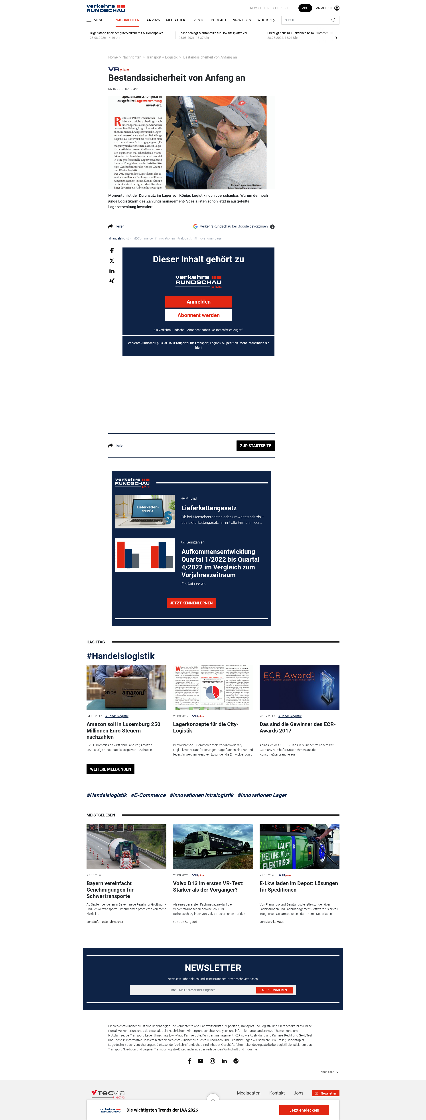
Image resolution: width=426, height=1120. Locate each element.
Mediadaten (248, 1093)
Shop (277, 8)
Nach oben (327, 1071)
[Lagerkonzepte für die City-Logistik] (213, 687)
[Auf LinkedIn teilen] (111, 270)
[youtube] (200, 1060)
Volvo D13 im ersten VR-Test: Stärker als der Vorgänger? (208, 886)
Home (113, 57)
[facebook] (189, 1061)
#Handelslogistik (121, 656)
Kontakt (277, 1093)
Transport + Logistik (162, 57)
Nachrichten (127, 20)
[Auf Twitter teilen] (112, 260)
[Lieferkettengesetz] (145, 511)
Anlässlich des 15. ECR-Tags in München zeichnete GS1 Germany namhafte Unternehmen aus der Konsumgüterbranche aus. (297, 749)
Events (198, 20)
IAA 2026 (153, 20)
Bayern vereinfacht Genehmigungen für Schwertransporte (110, 889)
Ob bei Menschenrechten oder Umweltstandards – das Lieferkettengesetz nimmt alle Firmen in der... (222, 520)
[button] (213, 1096)
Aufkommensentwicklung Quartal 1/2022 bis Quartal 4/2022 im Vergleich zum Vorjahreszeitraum (220, 563)
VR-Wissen (242, 20)
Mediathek (175, 20)
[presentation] (336, 37)
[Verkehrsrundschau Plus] (118, 69)
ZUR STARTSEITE (255, 445)
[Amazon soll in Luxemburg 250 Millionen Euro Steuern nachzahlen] (126, 687)
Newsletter (259, 8)
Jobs (289, 8)
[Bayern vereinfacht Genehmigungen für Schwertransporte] (126, 846)
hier (198, 347)
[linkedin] (224, 1060)
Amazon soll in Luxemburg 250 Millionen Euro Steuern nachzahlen (123, 730)
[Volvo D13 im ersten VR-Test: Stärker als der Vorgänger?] (213, 846)
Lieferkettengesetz (209, 508)
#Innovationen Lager (261, 795)
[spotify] (236, 1060)
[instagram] (212, 1060)
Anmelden (199, 302)
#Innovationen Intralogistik (201, 795)
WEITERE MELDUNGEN (110, 769)
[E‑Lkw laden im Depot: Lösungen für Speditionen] (299, 846)
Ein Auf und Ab (193, 584)
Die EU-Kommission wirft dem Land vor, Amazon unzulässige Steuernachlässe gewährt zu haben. (120, 747)
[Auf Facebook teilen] (112, 250)
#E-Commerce (148, 795)
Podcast (219, 20)
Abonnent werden (199, 315)
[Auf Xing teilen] (111, 280)
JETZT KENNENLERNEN (191, 603)
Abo (305, 8)
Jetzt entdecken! (304, 1110)
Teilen (119, 226)
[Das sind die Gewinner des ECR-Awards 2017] (299, 687)
